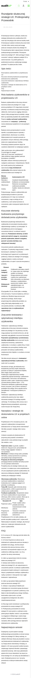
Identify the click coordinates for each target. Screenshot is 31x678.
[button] (26, 1)
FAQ (2, 88)
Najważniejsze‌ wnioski (8, 90)
